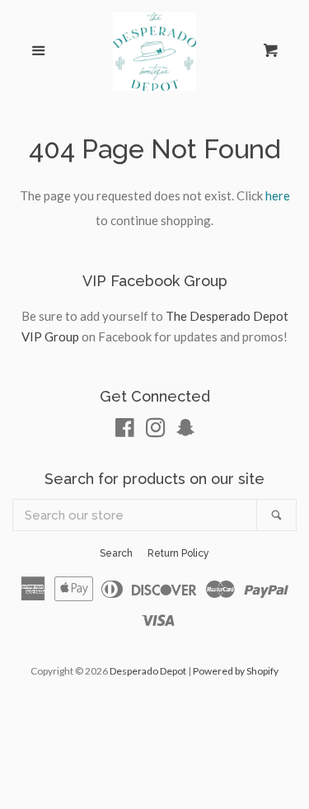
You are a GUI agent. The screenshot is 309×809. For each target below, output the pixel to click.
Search (116, 553)
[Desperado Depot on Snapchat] (185, 430)
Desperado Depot (148, 671)
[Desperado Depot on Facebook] (125, 430)
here (277, 195)
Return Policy (178, 553)
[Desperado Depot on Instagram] (156, 430)
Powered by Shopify (236, 671)
